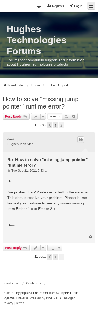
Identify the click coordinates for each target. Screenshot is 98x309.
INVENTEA (54, 298)
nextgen (70, 298)
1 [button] (55, 125)
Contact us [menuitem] (33, 283)
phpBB (25, 293)
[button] (39, 6)
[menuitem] (8, 303)
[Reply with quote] (80, 139)
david (11, 139)
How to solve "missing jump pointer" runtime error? (40, 102)
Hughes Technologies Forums (36, 40)
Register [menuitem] (58, 6)
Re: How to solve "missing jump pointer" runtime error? (47, 162)
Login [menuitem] (78, 6)
